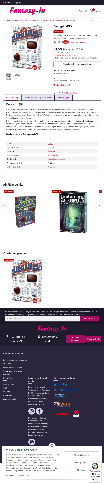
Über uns (7, 363)
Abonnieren (89, 318)
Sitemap (6, 391)
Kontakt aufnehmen (76, 339)
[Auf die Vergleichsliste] (54, 93)
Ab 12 (50, 143)
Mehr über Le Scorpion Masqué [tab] (38, 97)
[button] (86, 11)
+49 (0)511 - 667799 (18, 339)
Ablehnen (81, 470)
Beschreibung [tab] (12, 97)
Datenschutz (8, 384)
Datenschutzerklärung (14, 314)
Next (99, 205)
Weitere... (82, 38)
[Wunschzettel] (81, 11)
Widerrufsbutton (94, 339)
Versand (71, 53)
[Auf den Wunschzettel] (58, 93)
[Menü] (99, 463)
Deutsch (51, 151)
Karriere (6, 374)
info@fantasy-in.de (50, 339)
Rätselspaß (53, 155)
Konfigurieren (81, 462)
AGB (5, 388)
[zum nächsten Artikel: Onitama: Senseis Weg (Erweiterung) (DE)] (98, 20)
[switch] (95, 479)
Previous (4, 205)
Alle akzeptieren (81, 455)
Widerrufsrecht (9, 399)
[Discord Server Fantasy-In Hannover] (31, 441)
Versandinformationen (12, 371)
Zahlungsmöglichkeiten (13, 367)
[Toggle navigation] (4, 11)
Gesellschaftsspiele (56, 159)
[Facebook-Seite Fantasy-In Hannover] (39, 411)
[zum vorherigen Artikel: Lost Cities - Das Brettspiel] (92, 20)
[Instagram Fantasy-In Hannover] (31, 411)
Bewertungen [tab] (63, 97)
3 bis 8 (51, 147)
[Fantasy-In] (27, 11)
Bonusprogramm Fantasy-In (15, 360)
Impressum (8, 395)
